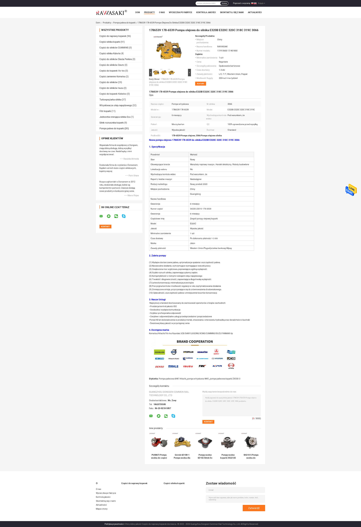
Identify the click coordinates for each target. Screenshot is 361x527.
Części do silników (108, 82)
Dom (137, 12)
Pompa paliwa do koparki (124, 23)
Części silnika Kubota (109, 53)
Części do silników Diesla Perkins (115, 59)
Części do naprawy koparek (112, 36)
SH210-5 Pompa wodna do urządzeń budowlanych (251, 456)
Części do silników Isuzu (111, 88)
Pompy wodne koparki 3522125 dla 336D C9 (228, 456)
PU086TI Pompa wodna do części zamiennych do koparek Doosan (159, 456)
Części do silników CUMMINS (113, 47)
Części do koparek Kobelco (112, 94)
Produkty (149, 12)
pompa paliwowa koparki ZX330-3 (225, 379)
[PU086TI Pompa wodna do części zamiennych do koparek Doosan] (159, 442)
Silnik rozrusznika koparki (111, 122)
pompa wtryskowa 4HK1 (198, 379)
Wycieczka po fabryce (180, 12)
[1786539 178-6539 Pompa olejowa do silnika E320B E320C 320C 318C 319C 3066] (169, 51)
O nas (162, 12)
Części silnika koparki (109, 42)
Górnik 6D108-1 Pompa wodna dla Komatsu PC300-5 (182, 456)
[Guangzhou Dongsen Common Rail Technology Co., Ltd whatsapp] (110, 216)
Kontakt (200, 84)
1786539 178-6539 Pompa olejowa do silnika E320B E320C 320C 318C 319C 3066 (168, 82)
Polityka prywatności (114, 524)
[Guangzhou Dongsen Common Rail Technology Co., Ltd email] (102, 216)
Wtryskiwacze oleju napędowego (115, 105)
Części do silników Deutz (111, 65)
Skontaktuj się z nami (232, 12)
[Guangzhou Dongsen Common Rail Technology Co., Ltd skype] (125, 216)
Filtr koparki (105, 111)
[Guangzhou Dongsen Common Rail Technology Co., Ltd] (111, 12)
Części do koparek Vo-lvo (112, 70)
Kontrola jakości (206, 12)
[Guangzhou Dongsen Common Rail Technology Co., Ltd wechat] (117, 216)
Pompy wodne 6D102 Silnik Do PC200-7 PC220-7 (205, 456)
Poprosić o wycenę (241, 3)
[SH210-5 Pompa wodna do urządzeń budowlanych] (251, 442)
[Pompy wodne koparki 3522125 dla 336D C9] (228, 442)
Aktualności (255, 12)
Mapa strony (101, 509)
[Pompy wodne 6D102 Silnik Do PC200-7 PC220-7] (205, 442)
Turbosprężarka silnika (110, 99)
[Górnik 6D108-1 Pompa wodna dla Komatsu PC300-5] (182, 442)
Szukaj (224, 3)
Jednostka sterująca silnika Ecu (114, 117)
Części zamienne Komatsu (112, 76)
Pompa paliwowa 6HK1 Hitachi (172, 379)
